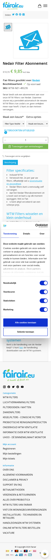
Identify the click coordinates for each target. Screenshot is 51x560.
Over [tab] (42, 233)
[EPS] (25, 555)
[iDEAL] (7, 551)
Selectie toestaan (25, 332)
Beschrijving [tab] (10, 162)
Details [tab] (26, 233)
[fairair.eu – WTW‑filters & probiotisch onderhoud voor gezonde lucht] (13, 6)
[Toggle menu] (45, 6)
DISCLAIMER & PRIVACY (15, 479)
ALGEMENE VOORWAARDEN (18, 474)
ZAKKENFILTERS (11, 412)
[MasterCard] (16, 551)
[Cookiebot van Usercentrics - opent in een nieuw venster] (36, 226)
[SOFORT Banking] (34, 551)
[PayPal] (12, 551)
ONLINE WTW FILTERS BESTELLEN (21, 527)
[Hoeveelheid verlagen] (5, 140)
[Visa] (21, 551)
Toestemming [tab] (10, 233)
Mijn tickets (9, 458)
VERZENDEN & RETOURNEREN (19, 494)
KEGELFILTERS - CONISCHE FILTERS (22, 417)
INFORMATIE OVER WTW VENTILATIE (23, 432)
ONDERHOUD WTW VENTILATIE (20, 427)
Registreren (9, 448)
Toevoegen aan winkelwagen (27, 146)
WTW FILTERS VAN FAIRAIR (17, 504)
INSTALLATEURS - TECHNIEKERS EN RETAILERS (22, 516)
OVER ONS (8, 469)
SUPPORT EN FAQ (12, 484)
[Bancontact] (30, 551)
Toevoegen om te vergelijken (17, 156)
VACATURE (8, 532)
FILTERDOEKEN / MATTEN (17, 407)
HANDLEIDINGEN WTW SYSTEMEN (22, 522)
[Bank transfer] (7, 555)
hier (21, 347)
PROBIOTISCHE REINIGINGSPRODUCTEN (25, 422)
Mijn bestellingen (12, 453)
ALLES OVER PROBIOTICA (16, 499)
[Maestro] (25, 551)
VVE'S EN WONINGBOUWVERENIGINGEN (25, 509)
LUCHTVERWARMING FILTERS (19, 402)
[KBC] (16, 555)
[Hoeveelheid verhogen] (45, 140)
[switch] (44, 292)
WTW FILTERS (10, 397)
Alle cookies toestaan (25, 322)
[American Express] (21, 555)
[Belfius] (12, 555)
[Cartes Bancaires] (30, 555)
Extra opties (33, 117)
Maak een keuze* (13, 117)
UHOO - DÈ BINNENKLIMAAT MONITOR (24, 437)
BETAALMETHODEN (14, 489)
